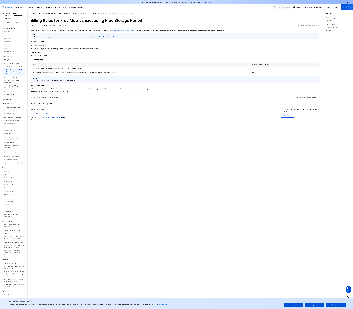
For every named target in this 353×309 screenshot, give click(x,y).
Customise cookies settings (336, 305)
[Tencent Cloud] (8, 7)
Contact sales (45, 117)
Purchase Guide (77, 13)
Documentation (35, 13)
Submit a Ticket (57, 117)
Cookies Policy (163, 304)
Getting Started (6, 99)
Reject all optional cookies (314, 305)
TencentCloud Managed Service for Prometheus (56, 13)
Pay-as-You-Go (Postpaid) (92, 13)
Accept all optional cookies (293, 305)
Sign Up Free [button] (347, 7)
